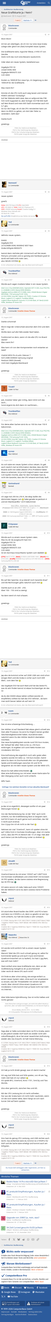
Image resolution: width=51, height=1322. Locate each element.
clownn (8, 1197)
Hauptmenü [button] (4, 3)
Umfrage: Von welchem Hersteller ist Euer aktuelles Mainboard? (25, 787)
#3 (49, 231)
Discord (18, 1288)
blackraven (7, 16)
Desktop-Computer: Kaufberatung (24, 1210)
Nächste (27, 20)
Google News (10, 1292)
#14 (48, 802)
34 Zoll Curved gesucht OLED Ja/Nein (24, 1227)
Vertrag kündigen (7, 1314)
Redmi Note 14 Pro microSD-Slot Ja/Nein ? (26, 1181)
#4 (49, 280)
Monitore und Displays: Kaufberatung (25, 1230)
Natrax (8, 1220)
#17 (48, 944)
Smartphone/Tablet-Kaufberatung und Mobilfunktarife (30, 1184)
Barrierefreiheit (20, 1314)
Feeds (6, 1288)
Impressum (5, 1312)
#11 (48, 576)
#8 (49, 460)
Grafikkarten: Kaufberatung (21, 1220)
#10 (48, 533)
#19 (48, 1066)
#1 (49, 34)
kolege (8, 1184)
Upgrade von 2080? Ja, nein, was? (22, 1217)
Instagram (25, 1292)
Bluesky (30, 1288)
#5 (49, 317)
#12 (48, 671)
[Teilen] (45, 34)
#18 (48, 1027)
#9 (49, 492)
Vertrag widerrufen (35, 1312)
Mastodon (39, 1292)
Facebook (43, 1288)
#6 (49, 396)
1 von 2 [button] (17, 20)
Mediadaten (22, 1312)
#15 (48, 870)
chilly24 (9, 1230)
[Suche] (49, 3)
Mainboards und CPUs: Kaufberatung (25, 1197)
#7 (49, 420)
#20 (48, 1134)
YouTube (14, 1296)
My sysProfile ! (6, 216)
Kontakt (14, 1312)
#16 (48, 907)
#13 (48, 720)
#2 (49, 192)
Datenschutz (32, 1314)
